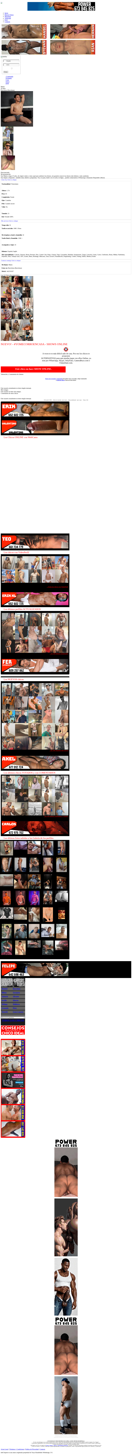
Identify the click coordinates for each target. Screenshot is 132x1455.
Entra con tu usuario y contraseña (53, 378)
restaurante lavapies (58, 1437)
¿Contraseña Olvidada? (9, 77)
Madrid (4, 989)
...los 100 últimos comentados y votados (56, 816)
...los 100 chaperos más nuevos (58, 750)
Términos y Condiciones (16, 1449)
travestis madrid (58, 1435)
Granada (5, 1008)
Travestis (65, 1435)
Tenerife (5, 1012)
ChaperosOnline (74, 1437)
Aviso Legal (4, 1449)
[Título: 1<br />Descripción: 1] (8, 140)
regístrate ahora (61, 380)
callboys (55, 1445)
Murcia (15, 1000)
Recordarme (7, 68)
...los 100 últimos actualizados (59, 653)
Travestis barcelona (72, 1435)
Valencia (5, 996)
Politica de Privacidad (32, 1449)
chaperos (57, 1434)
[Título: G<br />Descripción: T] (8, 169)
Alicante (16, 996)
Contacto (42, 1449)
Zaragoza (16, 993)
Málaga (4, 1004)
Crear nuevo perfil (7, 81)
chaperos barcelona (72, 1434)
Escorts (47, 1445)
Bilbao (4, 993)
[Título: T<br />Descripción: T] (8, 155)
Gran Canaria (18, 1012)
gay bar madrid (66, 1437)
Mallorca (16, 1004)
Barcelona (16, 989)
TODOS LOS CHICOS (13, 1020)
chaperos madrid (63, 1434)
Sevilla (4, 1000)
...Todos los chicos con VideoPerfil (57, 587)
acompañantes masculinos (63, 1445)
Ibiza (15, 1008)
